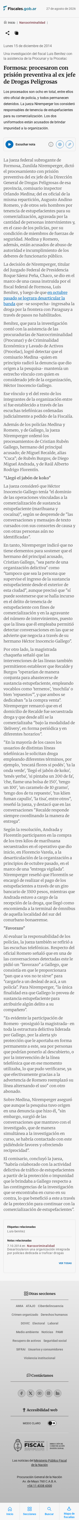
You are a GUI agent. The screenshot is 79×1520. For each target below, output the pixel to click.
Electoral (38, 1323)
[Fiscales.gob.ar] (13, 9)
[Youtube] (39, 1393)
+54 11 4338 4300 (39, 1485)
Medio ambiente (27, 1332)
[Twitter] (30, 1393)
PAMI (59, 1332)
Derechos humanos (54, 1314)
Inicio (11, 22)
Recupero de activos (27, 1340)
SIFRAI (20, 1349)
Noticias (47, 1332)
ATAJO (30, 1306)
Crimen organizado (25, 1314)
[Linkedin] (57, 1393)
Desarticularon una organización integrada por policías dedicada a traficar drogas (38, 1251)
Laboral (53, 1323)
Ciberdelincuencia (50, 1306)
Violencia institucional (39, 1358)
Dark (52, 1424)
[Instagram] (48, 1393)
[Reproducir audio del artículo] (9, 144)
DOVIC (25, 1323)
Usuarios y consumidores (45, 1349)
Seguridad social (55, 1340)
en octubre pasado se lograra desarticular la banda (35, 298)
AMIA (19, 1306)
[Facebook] (21, 1393)
